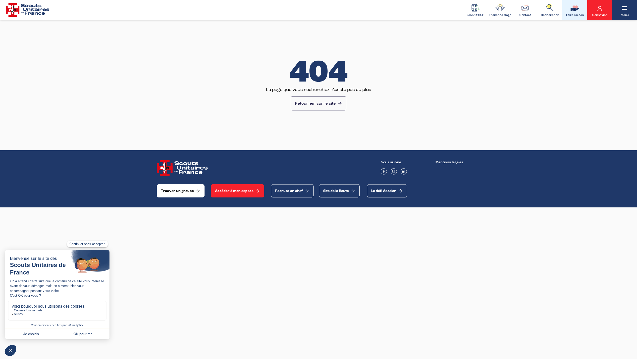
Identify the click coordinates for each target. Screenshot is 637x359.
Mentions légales (449, 162)
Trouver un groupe (177, 191)
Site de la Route (336, 191)
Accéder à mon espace (234, 191)
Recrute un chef (289, 191)
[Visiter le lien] (28, 10)
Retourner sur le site (315, 103)
